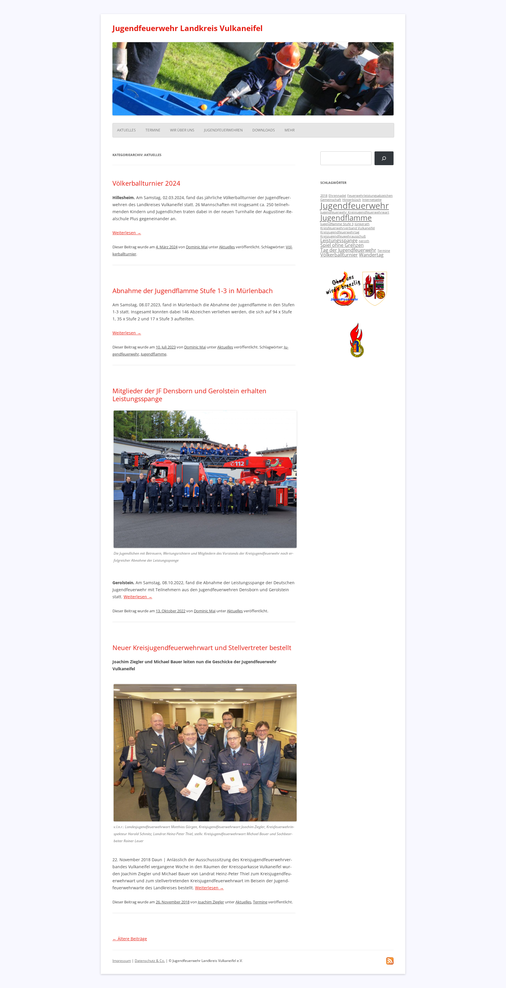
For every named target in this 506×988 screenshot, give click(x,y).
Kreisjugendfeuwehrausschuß (343, 236)
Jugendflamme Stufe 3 (336, 224)
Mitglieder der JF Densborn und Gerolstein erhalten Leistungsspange (189, 394)
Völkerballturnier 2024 (146, 183)
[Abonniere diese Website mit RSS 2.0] (390, 963)
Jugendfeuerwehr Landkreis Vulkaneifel (187, 28)
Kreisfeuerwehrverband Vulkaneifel (347, 228)
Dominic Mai (197, 246)
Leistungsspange (339, 240)
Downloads (263, 130)
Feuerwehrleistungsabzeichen (370, 196)
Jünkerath (362, 224)
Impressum (121, 960)
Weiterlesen (126, 232)
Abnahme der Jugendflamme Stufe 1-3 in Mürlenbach (192, 290)
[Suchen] (384, 158)
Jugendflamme (153, 354)
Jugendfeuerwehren (223, 130)
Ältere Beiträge (129, 938)
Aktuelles (126, 130)
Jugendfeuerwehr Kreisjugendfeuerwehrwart (354, 212)
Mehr (290, 130)
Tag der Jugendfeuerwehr (348, 250)
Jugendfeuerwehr (354, 205)
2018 (323, 196)
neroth (364, 241)
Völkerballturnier (339, 255)
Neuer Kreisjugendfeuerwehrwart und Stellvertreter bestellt (201, 647)
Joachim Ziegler (211, 902)
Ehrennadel (337, 196)
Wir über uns (182, 130)
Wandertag (371, 255)
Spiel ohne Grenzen (342, 245)
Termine (153, 130)
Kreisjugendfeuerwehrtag (339, 232)
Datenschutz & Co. (150, 960)
